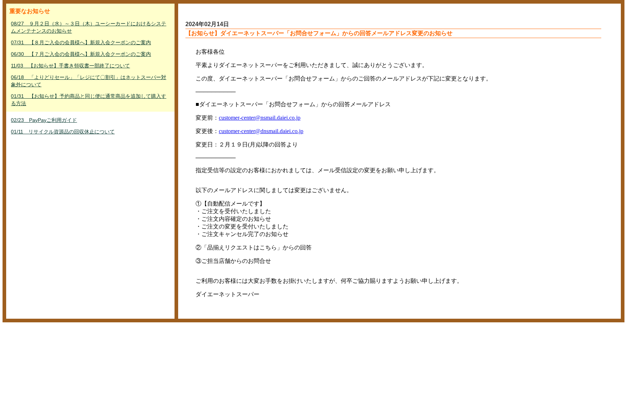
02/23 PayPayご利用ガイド (44, 120)
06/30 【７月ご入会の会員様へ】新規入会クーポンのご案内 (81, 54)
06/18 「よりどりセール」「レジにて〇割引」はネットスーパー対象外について (88, 80)
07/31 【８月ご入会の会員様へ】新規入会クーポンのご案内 (81, 42)
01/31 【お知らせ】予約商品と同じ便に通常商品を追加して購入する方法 (88, 99)
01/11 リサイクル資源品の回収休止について (63, 132)
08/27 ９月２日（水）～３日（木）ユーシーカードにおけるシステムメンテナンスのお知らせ (88, 27)
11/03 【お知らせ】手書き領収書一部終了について (70, 66)
